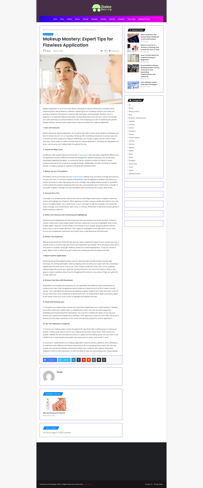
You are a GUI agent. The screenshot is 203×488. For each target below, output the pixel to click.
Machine (132, 144)
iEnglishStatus (78, 177)
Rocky (49, 51)
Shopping (94, 19)
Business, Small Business (137, 118)
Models (131, 151)
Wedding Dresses (144, 19)
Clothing (103, 19)
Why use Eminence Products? (54, 413)
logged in (55, 432)
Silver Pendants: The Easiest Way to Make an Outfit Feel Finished (150, 37)
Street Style (131, 19)
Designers (121, 19)
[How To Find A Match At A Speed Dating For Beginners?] (133, 58)
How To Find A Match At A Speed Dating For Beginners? (150, 57)
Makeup (131, 147)
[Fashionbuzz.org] (102, 8)
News (62, 19)
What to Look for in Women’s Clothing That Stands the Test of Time (150, 47)
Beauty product (55, 30)
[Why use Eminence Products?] (54, 404)
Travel (131, 167)
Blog (130, 115)
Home (55, 19)
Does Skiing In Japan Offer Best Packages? (149, 83)
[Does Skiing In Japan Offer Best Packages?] (133, 85)
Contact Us (148, 484)
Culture (131, 128)
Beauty (77, 19)
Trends (131, 170)
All (129, 105)
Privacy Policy (158, 484)
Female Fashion (134, 137)
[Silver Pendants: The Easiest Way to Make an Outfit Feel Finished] (133, 38)
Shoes (131, 157)
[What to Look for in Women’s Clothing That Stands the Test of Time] (133, 48)
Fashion (69, 19)
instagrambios (82, 155)
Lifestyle (85, 19)
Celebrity (112, 19)
